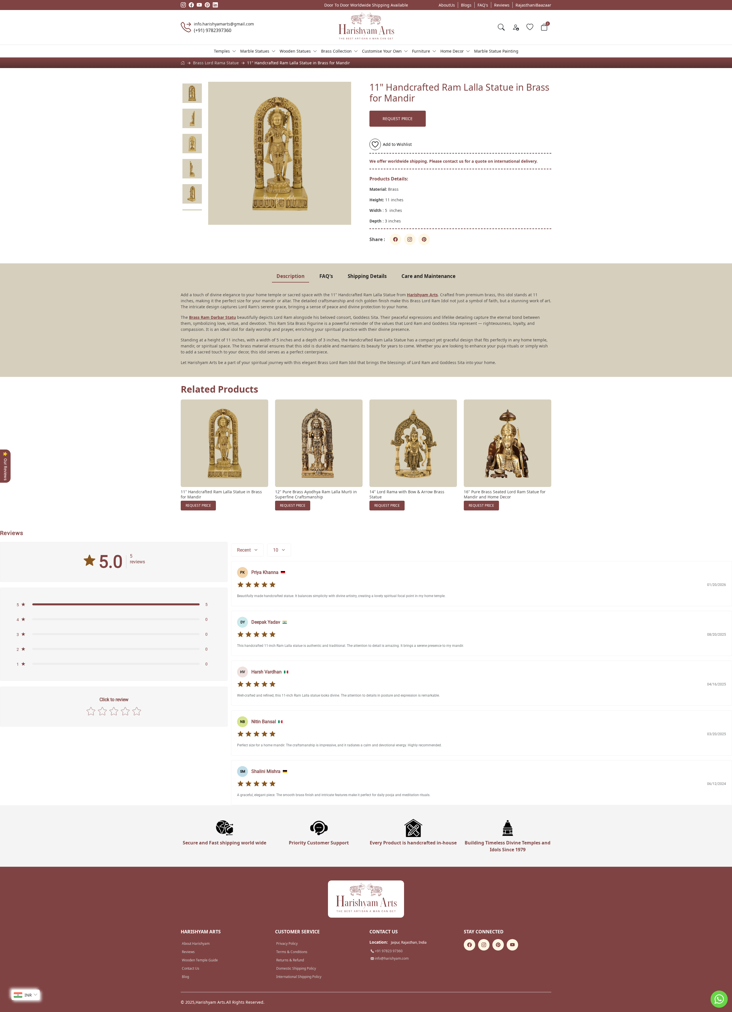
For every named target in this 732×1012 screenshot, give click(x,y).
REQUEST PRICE (398, 118)
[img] (256, 584)
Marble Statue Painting (496, 51)
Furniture (421, 51)
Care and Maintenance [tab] (428, 276)
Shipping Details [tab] (367, 276)
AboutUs (447, 5)
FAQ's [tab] (326, 276)
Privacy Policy (287, 943)
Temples (222, 51)
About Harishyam (196, 943)
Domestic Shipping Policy (296, 968)
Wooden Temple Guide (200, 960)
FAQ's (483, 5)
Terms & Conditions (291, 951)
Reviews (502, 5)
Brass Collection (336, 51)
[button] (114, 604)
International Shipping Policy (298, 976)
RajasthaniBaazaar (533, 5)
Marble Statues (254, 51)
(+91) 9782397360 (212, 30)
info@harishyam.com (391, 958)
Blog (185, 976)
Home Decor (452, 51)
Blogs (466, 5)
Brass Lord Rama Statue (216, 62)
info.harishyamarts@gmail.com (224, 24)
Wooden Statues (295, 51)
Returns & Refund (290, 960)
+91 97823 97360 (388, 951)
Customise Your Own (382, 51)
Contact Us (190, 968)
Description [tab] (291, 276)
